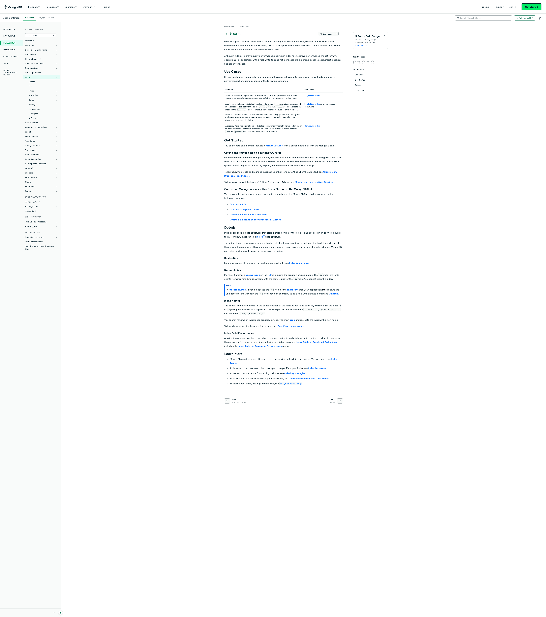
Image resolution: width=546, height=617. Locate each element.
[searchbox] (483, 17)
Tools (6, 63)
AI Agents (29, 211)
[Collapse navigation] (60, 612)
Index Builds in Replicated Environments (260, 346)
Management (9, 50)
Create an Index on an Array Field (248, 214)
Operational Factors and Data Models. (309, 378)
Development (244, 26)
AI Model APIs (31, 202)
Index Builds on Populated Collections (316, 342)
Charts (28, 182)
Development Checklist (35, 164)
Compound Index (312, 126)
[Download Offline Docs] (54, 612)
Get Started (531, 6)
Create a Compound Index (244, 209)
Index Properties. (317, 368)
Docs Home (229, 26)
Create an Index (239, 204)
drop (292, 319)
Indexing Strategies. (295, 373)
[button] (486, 7)
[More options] (336, 34)
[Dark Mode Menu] (539, 18)
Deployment (9, 36)
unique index (253, 274)
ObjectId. (334, 293)
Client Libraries (10, 57)
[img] (354, 62)
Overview (29, 41)
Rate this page (359, 57)
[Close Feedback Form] (384, 36)
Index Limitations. (299, 262)
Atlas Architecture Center (9, 72)
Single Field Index (312, 95)
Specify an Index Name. (291, 326)
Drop (31, 86)
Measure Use (34, 109)
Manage (32, 104)
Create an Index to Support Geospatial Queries (255, 219)
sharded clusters (237, 289)
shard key (292, 289)
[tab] (29, 17)
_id (269, 274)
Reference (33, 118)
